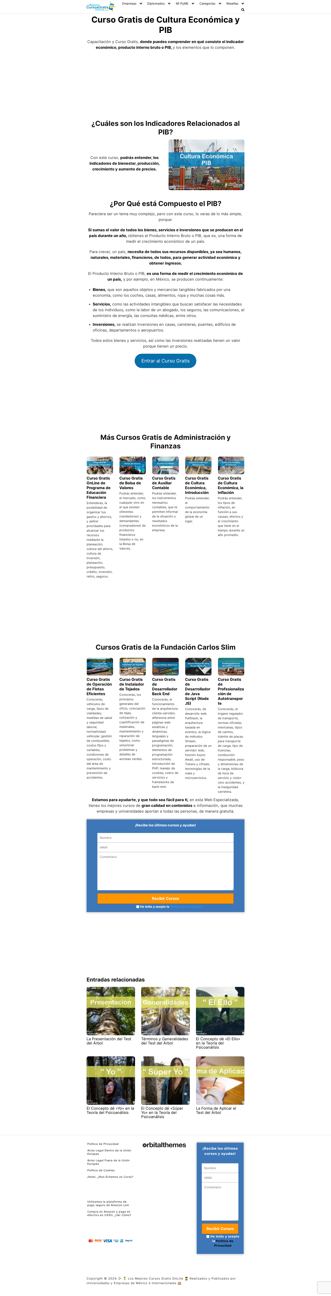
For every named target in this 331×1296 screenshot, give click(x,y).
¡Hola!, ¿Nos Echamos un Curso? (110, 1176)
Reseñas (232, 3)
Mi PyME (182, 3)
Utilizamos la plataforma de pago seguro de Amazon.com (108, 1203)
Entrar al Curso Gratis (165, 361)
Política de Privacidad (186, 906)
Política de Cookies (101, 1170)
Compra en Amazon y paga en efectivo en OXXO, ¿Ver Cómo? (109, 1213)
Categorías (207, 3)
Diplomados (156, 3)
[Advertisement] (165, 85)
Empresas (129, 3)
